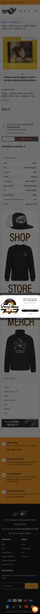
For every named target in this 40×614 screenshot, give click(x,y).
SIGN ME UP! (30, 310)
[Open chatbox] (35, 609)
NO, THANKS (30, 313)
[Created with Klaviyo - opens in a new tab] (20, 318)
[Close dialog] (38, 296)
